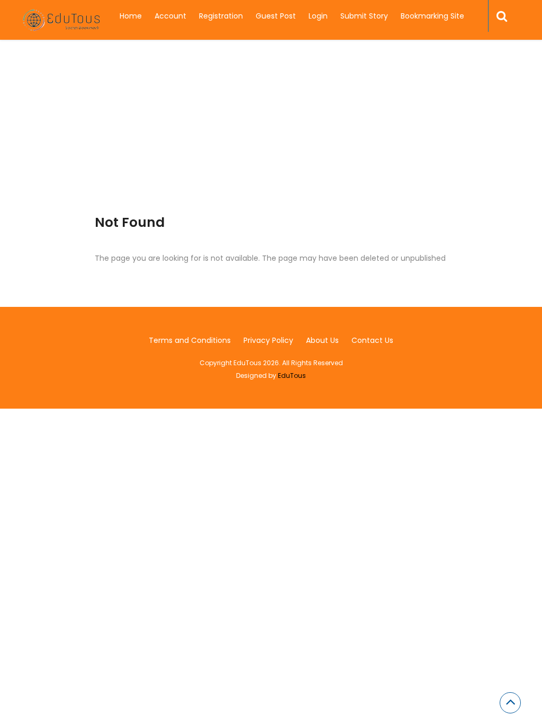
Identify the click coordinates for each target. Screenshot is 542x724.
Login (318, 16)
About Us (322, 340)
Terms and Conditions (190, 340)
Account (170, 16)
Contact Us (372, 340)
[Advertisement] (271, 140)
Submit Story (364, 16)
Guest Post (276, 16)
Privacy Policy (268, 340)
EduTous (292, 375)
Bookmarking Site (432, 16)
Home (131, 16)
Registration (221, 16)
